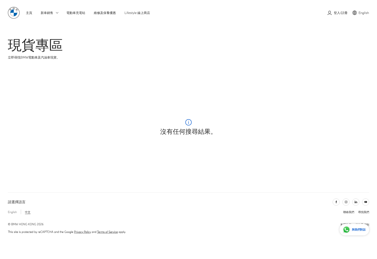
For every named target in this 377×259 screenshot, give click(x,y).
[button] (150, 128)
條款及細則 (150, 150)
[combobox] (181, 111)
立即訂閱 (237, 176)
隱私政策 (292, 159)
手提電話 (150, 120)
